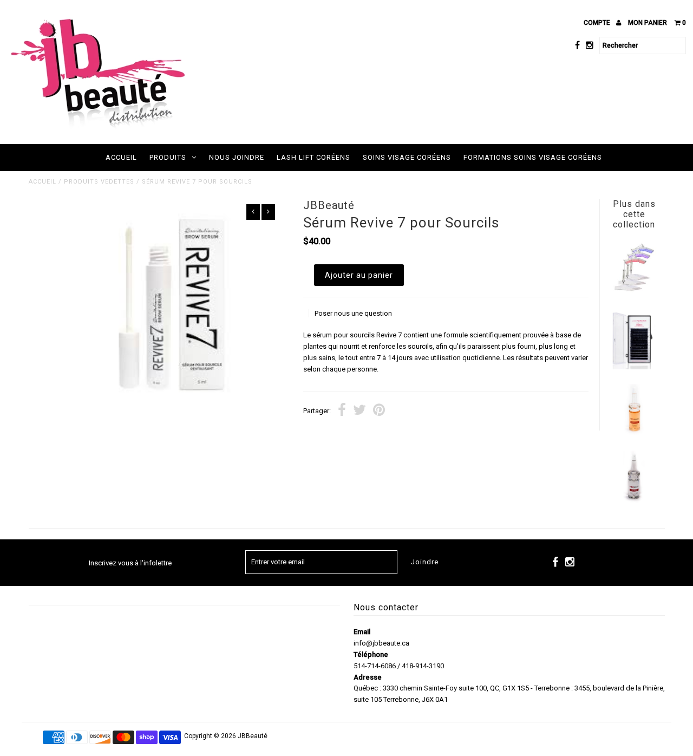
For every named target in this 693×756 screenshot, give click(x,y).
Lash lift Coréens (313, 157)
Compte (598, 23)
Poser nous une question (353, 313)
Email (362, 632)
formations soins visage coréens (532, 157)
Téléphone (371, 654)
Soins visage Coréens (407, 157)
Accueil (121, 157)
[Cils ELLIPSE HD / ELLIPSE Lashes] (634, 367)
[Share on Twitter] (359, 411)
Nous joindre (236, 157)
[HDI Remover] (634, 434)
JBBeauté (252, 736)
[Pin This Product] (379, 411)
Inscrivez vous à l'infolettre (130, 563)
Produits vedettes (99, 181)
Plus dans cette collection (634, 214)
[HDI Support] (634, 501)
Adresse (368, 677)
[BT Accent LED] (634, 290)
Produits (167, 157)
